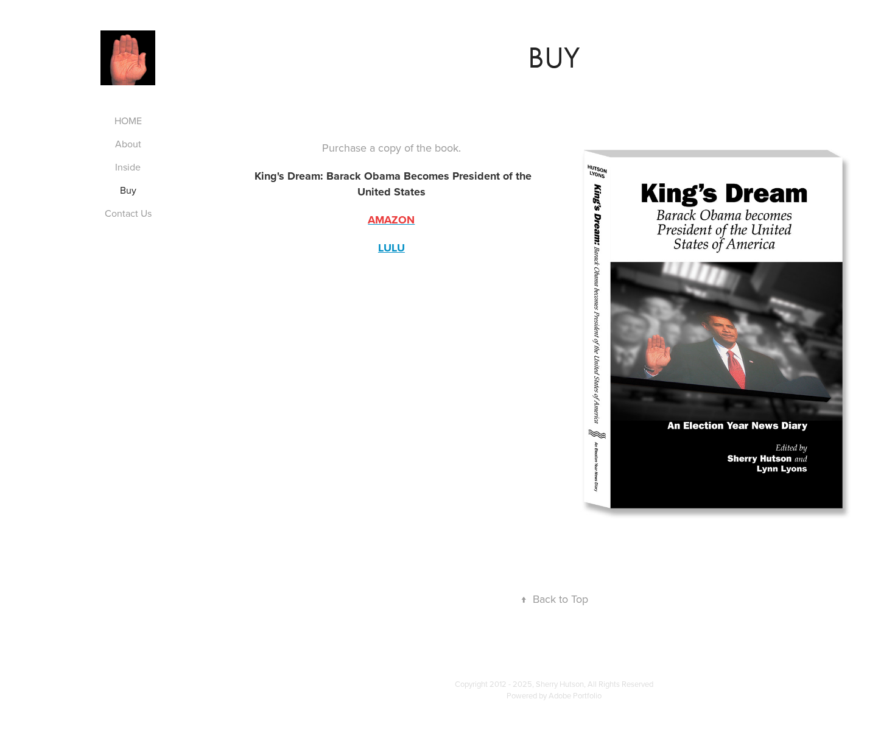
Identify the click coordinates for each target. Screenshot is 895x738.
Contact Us (128, 213)
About (128, 143)
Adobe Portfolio (575, 695)
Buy (128, 190)
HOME (128, 120)
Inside (128, 167)
